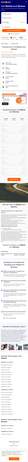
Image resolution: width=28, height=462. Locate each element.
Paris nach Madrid (5, 397)
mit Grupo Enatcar (19, 276)
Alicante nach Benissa (6, 434)
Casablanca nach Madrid (7, 414)
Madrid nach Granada (6, 384)
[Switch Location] (24, 16)
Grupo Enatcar (4, 251)
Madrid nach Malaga (6, 381)
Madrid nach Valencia (6, 374)
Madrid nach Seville (5, 379)
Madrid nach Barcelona (6, 365)
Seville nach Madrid (5, 407)
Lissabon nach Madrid (6, 394)
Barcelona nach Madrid (6, 392)
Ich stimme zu (14, 459)
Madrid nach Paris (5, 369)
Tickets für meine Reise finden (14, 30)
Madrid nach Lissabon (6, 372)
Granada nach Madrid (6, 409)
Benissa (12, 43)
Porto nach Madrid (5, 402)
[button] (26, 2)
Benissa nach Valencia (6, 428)
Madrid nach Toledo (6, 377)
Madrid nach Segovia (6, 367)
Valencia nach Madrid (6, 399)
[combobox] (14, 14)
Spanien (6, 43)
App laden (5, 103)
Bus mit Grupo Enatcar (10, 295)
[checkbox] (9, 33)
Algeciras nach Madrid (6, 411)
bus (2, 241)
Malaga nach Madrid (6, 404)
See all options (14, 179)
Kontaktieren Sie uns (14, 445)
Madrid (2, 43)
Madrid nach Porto (5, 386)
